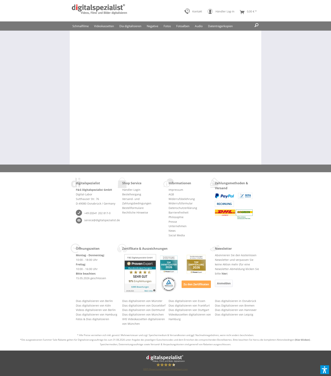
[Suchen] (256, 25)
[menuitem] (193, 12)
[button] (324, 369)
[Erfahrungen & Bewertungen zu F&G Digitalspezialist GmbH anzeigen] (140, 273)
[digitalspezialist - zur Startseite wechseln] (99, 11)
